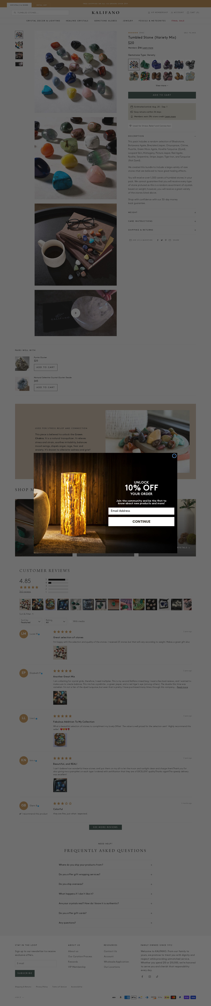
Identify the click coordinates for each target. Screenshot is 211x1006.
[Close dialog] (174, 456)
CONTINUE (141, 521)
